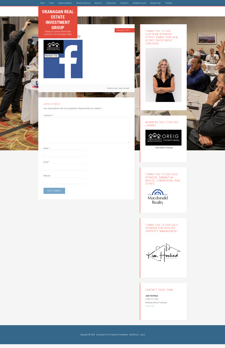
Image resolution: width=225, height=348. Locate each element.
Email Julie (149, 306)
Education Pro (102, 334)
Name (46, 148)
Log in (142, 334)
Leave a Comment (123, 88)
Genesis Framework (119, 334)
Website (46, 175)
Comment (48, 115)
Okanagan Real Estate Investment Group (58, 19)
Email (46, 162)
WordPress (134, 334)
